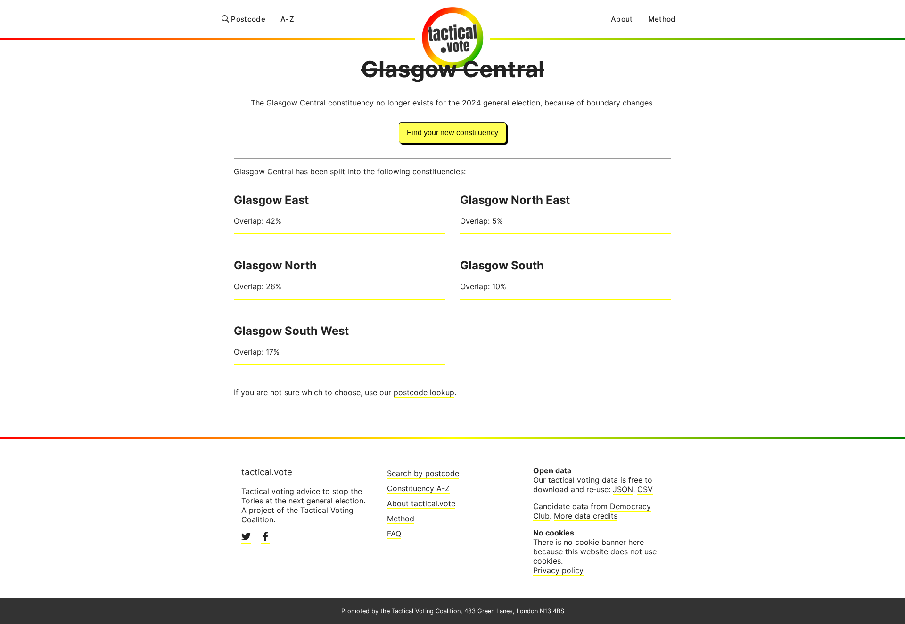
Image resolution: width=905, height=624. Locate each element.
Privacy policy (558, 570)
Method (662, 19)
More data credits (585, 515)
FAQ (394, 533)
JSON (623, 489)
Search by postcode (423, 473)
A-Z (287, 19)
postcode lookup (424, 392)
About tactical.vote (421, 503)
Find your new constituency (452, 133)
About (622, 19)
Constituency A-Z (418, 488)
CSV (645, 489)
